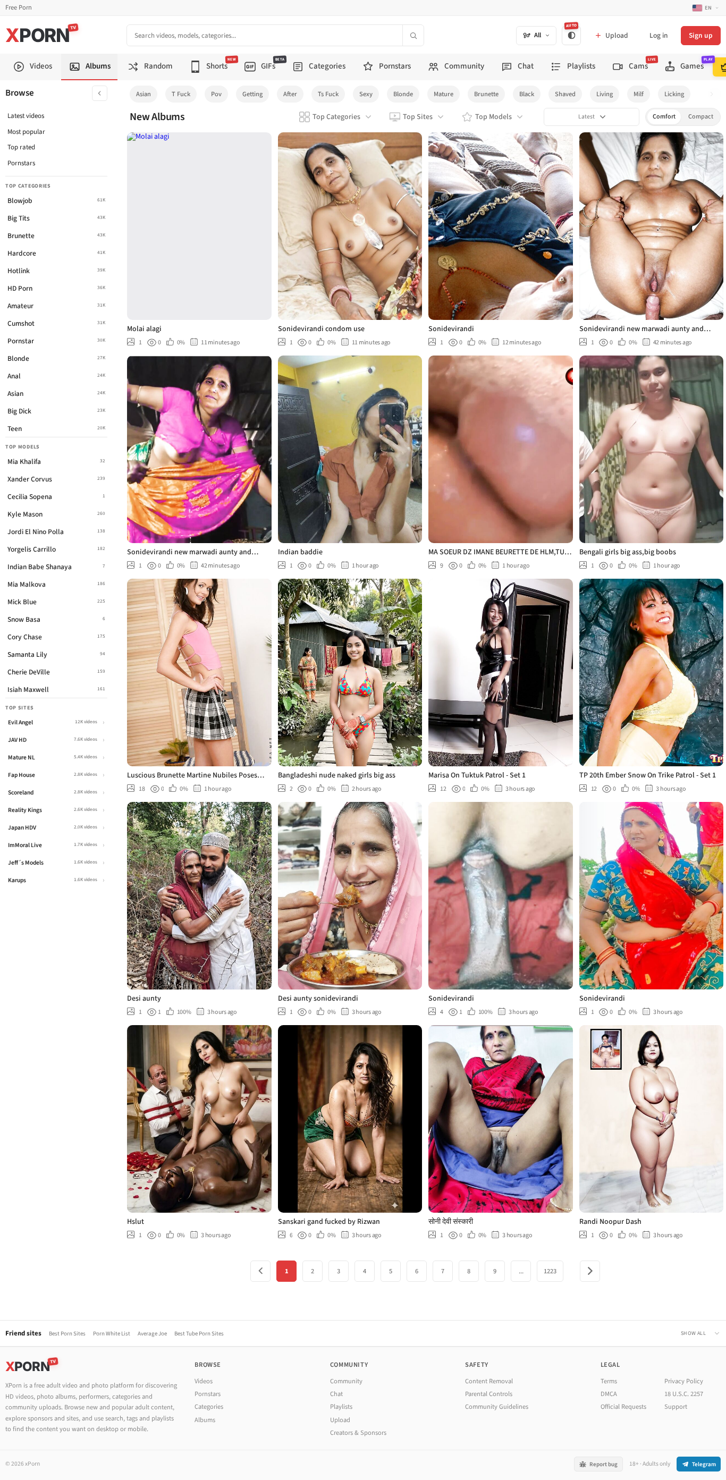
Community (346, 1381)
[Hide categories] (99, 93)
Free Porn (18, 7)
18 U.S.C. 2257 (683, 1394)
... (521, 1271)
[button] (714, 94)
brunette (486, 94)
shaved (565, 94)
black (526, 94)
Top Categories (336, 117)
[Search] (413, 35)
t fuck (181, 94)
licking (674, 94)
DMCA (609, 1394)
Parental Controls (488, 1394)
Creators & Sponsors (358, 1432)
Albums (205, 1420)
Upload (340, 1420)
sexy (366, 94)
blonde (403, 94)
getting (252, 94)
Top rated (21, 147)
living (604, 94)
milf (639, 94)
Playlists (341, 1406)
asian (143, 94)
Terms (609, 1381)
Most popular (26, 132)
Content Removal (489, 1381)
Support (675, 1406)
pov (216, 94)
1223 (550, 1271)
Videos (204, 1381)
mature (443, 94)
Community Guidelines (496, 1406)
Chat (336, 1394)
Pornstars (21, 163)
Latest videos (25, 116)
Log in (658, 35)
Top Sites (418, 117)
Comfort (664, 116)
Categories (209, 1406)
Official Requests (623, 1406)
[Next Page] (590, 1271)
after (290, 94)
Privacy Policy (683, 1381)
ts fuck (328, 94)
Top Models (493, 117)
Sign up (701, 35)
